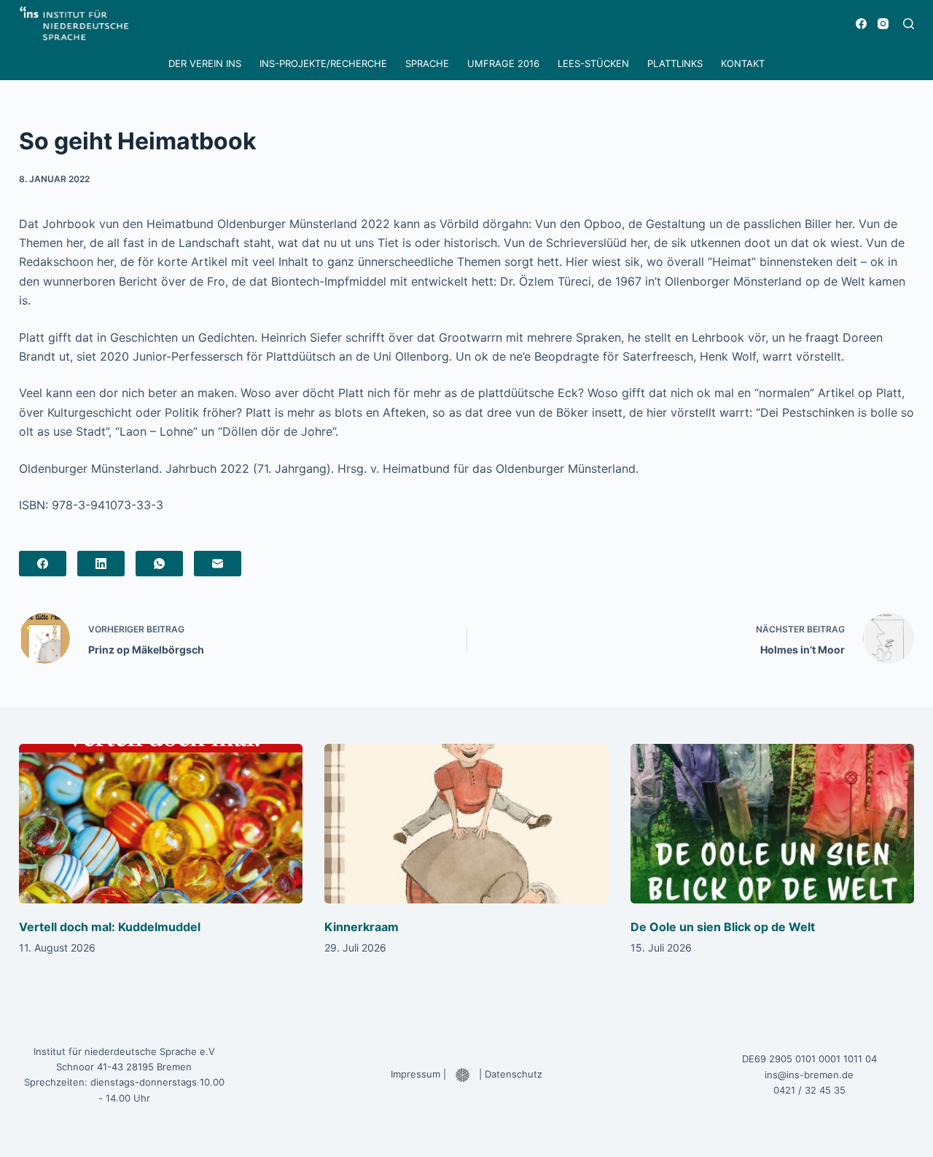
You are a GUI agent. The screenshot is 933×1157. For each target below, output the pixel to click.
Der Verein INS (204, 63)
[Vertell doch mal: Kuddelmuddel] (161, 823)
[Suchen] (908, 23)
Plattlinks (675, 63)
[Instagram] (883, 23)
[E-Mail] (217, 563)
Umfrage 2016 (503, 63)
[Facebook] (861, 23)
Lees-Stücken (593, 63)
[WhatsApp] (159, 563)
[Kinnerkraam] (466, 823)
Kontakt (743, 63)
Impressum (415, 1074)
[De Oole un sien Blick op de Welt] (773, 823)
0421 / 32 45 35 (809, 1090)
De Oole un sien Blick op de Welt (723, 926)
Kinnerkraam (361, 926)
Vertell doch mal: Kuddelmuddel (109, 926)
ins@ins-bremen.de (809, 1074)
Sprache (427, 63)
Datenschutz (513, 1074)
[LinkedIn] (101, 563)
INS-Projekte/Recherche (323, 63)
